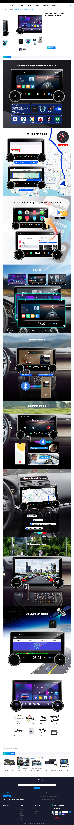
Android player (10, 9)
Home (4, 9)
